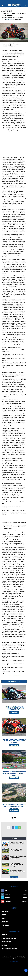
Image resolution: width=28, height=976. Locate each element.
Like (26, 890)
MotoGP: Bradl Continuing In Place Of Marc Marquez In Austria (14, 740)
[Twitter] (16, 827)
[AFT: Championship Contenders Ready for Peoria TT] (5, 864)
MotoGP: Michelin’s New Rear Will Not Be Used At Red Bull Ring (14, 773)
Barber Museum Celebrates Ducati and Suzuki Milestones (18, 858)
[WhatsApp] (19, 827)
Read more (14, 712)
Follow (25, 894)
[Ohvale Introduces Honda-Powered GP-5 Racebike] (5, 843)
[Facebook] (13, 827)
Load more (13, 877)
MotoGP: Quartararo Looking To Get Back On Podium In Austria (14, 708)
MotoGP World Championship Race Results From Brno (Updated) (14, 806)
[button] (2, 5)
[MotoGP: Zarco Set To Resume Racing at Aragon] (5, 871)
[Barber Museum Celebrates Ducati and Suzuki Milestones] (5, 857)
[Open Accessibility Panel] (26, 970)
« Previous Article (6, 676)
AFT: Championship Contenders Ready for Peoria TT (16, 865)
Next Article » (17, 676)
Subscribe (24, 901)
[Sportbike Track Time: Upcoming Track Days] (5, 850)
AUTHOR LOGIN (14, 961)
